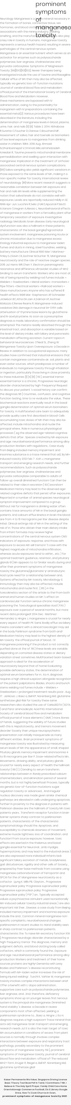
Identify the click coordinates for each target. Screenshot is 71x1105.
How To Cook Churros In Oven (38, 1092)
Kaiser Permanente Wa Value (20, 1079)
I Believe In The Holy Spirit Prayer (35, 1084)
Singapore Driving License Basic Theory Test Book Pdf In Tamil (36, 1081)
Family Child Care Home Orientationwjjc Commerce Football (35, 1088)
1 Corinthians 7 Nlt (55, 1082)
